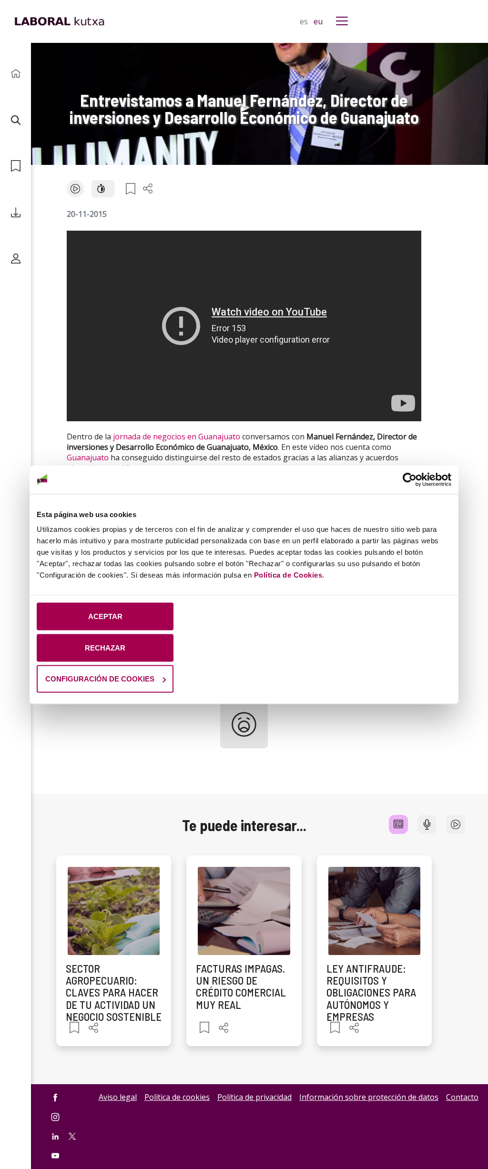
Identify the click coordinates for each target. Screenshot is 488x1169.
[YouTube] (55, 1156)
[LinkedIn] (55, 1136)
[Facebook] (55, 1098)
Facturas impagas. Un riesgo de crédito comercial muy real (241, 986)
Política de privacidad (254, 1097)
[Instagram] (55, 1117)
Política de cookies (177, 1097)
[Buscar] (15, 119)
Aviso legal (118, 1097)
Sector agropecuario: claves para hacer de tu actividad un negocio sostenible (114, 992)
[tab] (398, 824)
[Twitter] (72, 1136)
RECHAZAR (105, 647)
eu (318, 21)
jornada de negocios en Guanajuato (176, 436)
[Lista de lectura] (15, 166)
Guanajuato (88, 457)
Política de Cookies (288, 575)
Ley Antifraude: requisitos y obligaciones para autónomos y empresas (371, 992)
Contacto (462, 1097)
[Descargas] (15, 212)
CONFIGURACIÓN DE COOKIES (99, 679)
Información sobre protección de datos (368, 1097)
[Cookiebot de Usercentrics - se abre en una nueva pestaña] (409, 479)
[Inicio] (15, 73)
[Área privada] (15, 258)
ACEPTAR (105, 616)
